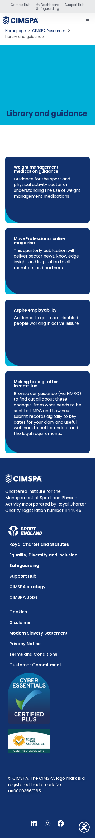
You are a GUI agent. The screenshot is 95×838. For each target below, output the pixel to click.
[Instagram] (47, 823)
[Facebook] (60, 823)
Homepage (15, 30)
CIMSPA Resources (49, 30)
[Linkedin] (34, 823)
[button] (87, 20)
